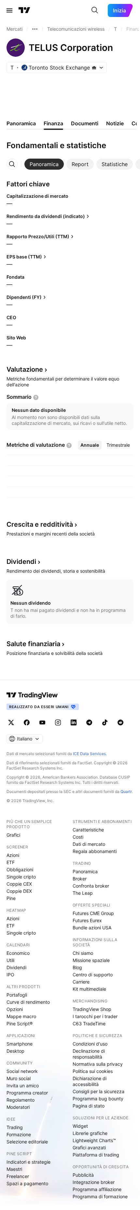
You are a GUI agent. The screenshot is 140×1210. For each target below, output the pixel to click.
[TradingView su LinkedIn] (73, 722)
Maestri (14, 1169)
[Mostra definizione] (36, 397)
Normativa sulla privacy (98, 1064)
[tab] (44, 164)
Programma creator (27, 1092)
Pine (11, 898)
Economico (18, 953)
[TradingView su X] (11, 722)
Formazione (19, 1134)
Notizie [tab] (115, 123)
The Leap (83, 893)
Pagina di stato (89, 1106)
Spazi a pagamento (27, 1183)
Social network (22, 1071)
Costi (78, 837)
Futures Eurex (87, 920)
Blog (77, 967)
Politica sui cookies (93, 1071)
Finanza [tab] (53, 123)
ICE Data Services (89, 753)
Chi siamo (83, 953)
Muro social (19, 1078)
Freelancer (18, 1176)
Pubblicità (83, 1175)
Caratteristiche (88, 829)
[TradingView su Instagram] (58, 722)
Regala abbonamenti (95, 851)
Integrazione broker (94, 1182)
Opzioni (15, 1009)
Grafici (13, 835)
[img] (94, 67)
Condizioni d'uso (90, 1044)
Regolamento (21, 1100)
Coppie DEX (19, 891)
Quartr (126, 791)
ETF (11, 862)
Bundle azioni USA (92, 927)
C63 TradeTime (89, 1023)
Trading (15, 1127)
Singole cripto (21, 876)
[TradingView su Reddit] (120, 722)
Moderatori (18, 1107)
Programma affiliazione (97, 1189)
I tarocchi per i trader (95, 1016)
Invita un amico (23, 1085)
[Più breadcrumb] (35, 29)
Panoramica (85, 871)
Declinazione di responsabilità (89, 1054)
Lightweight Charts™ (94, 1140)
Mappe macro (21, 1016)
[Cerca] (94, 10)
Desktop (15, 1051)
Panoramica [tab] (21, 123)
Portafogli (17, 995)
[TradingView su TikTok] (104, 722)
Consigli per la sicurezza (98, 1091)
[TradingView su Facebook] (26, 722)
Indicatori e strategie (28, 1162)
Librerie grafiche (90, 1133)
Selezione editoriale (27, 1141)
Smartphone (20, 1044)
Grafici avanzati (89, 1147)
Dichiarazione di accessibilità (89, 1081)
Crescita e (40, 524)
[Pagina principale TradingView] (24, 10)
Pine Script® (20, 1023)
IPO (10, 974)
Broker (80, 878)
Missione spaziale (91, 960)
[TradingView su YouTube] (42, 722)
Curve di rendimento (28, 1002)
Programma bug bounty (98, 1098)
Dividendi (16, 967)
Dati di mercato (89, 844)
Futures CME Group (93, 913)
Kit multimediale (89, 989)
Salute (33, 644)
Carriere (81, 982)
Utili (10, 960)
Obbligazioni (20, 869)
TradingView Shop (92, 1009)
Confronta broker (91, 886)
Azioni (13, 855)
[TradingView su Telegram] (89, 722)
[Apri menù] (9, 10)
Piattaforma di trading (96, 1154)
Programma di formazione (100, 1196)
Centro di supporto (93, 974)
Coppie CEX (19, 884)
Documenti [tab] (84, 123)
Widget (80, 1126)
